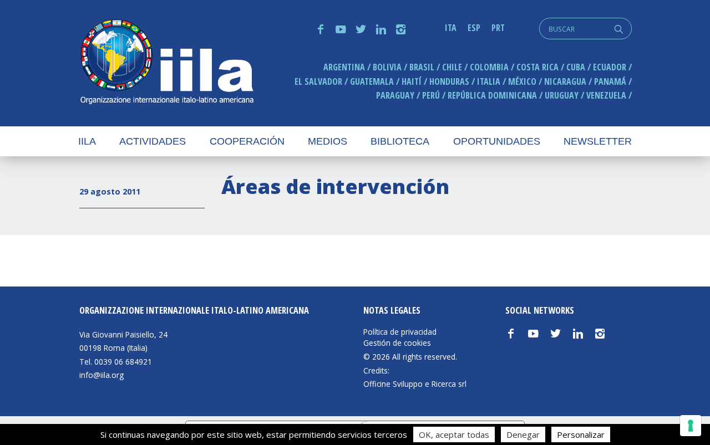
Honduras (449, 81)
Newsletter (598, 141)
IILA (166, 63)
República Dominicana (492, 95)
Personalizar (581, 434)
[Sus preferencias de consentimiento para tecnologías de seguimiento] (690, 425)
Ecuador (609, 67)
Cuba (575, 67)
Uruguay (562, 95)
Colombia (489, 67)
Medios (327, 141)
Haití (412, 81)
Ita (451, 28)
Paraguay (395, 95)
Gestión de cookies (397, 343)
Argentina (344, 67)
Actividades (152, 141)
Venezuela (606, 95)
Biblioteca (400, 141)
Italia (488, 81)
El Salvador (318, 81)
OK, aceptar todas (454, 434)
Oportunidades (496, 141)
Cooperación (247, 141)
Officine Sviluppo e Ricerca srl (414, 383)
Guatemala (372, 81)
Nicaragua (565, 81)
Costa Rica (537, 67)
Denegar (523, 434)
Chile (452, 67)
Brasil (421, 67)
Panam (610, 81)
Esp (474, 28)
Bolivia (387, 67)
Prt (498, 28)
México (522, 81)
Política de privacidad (400, 332)
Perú (431, 95)
